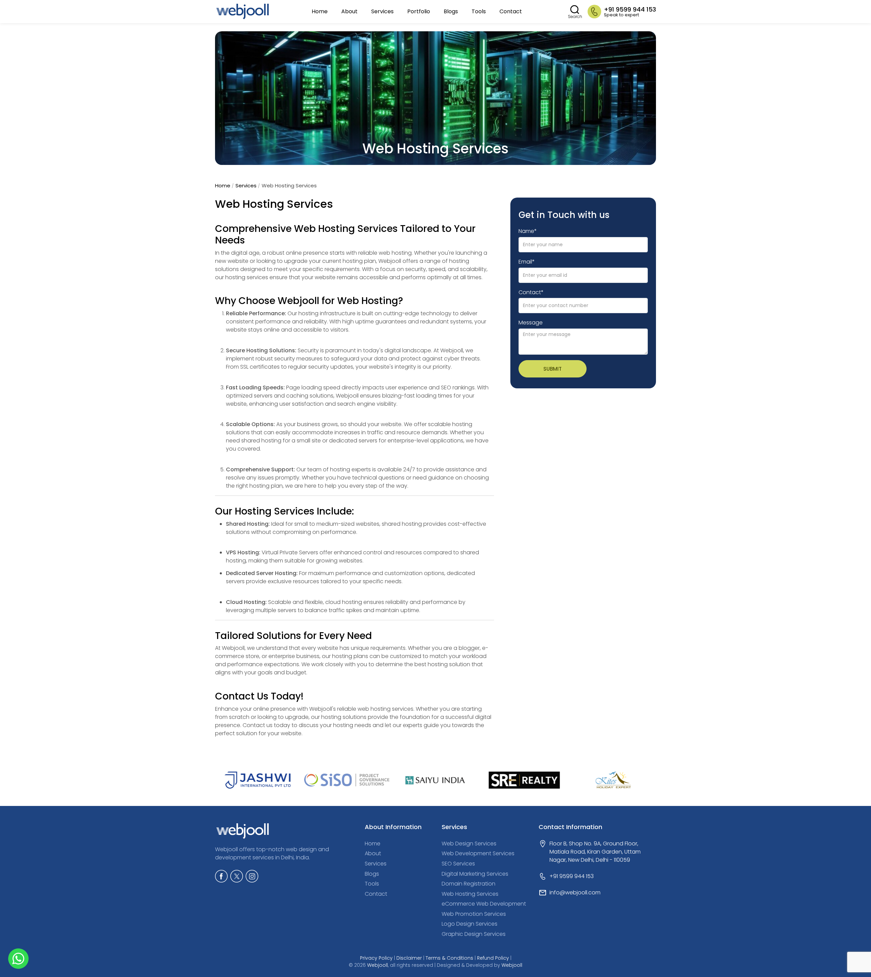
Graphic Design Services (474, 934)
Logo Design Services (469, 924)
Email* (527, 262)
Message (531, 323)
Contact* (531, 292)
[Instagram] (252, 876)
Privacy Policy (376, 958)
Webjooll (377, 965)
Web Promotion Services (474, 914)
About (349, 11)
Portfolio (418, 11)
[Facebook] (221, 876)
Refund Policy (493, 958)
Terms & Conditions (449, 958)
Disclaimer (409, 958)
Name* (528, 231)
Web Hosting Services (470, 894)
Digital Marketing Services (475, 874)
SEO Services (458, 863)
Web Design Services (469, 843)
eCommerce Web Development (484, 904)
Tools (479, 11)
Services (382, 11)
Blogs (451, 11)
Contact (510, 11)
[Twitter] (236, 876)
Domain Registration (468, 884)
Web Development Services (478, 853)
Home (320, 11)
